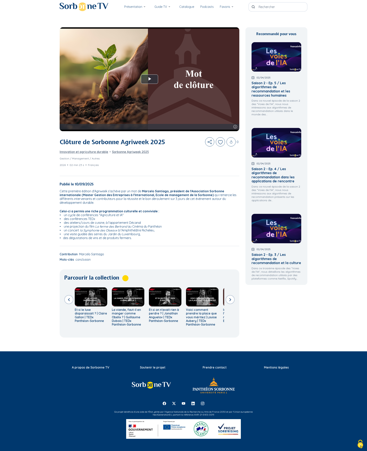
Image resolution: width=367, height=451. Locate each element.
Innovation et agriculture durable (84, 152)
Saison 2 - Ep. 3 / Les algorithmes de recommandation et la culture (276, 258)
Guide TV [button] (160, 7)
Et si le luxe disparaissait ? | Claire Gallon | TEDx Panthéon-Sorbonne (91, 315)
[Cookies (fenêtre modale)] (360, 444)
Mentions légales (276, 367)
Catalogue (186, 7)
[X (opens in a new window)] (174, 403)
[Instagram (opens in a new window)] (202, 403)
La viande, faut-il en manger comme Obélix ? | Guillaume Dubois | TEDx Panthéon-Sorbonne (126, 317)
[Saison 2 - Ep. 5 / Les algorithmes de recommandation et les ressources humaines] (276, 57)
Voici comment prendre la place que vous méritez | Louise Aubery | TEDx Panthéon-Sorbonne (201, 317)
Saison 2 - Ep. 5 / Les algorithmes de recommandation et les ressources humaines (271, 89)
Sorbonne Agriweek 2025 (130, 152)
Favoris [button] (225, 7)
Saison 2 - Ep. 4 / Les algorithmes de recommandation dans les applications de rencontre (273, 175)
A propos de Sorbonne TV (90, 367)
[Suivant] (230, 299)
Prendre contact (215, 367)
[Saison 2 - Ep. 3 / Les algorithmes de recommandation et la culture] (276, 228)
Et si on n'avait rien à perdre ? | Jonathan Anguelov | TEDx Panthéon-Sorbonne (164, 315)
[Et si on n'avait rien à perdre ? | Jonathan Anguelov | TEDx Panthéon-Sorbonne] (165, 296)
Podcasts (207, 7)
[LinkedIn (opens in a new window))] (193, 403)
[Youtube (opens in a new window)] (183, 403)
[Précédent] (68, 299)
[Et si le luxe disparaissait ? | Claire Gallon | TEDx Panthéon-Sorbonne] (91, 296)
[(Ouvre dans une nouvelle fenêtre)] (151, 385)
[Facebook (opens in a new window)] (164, 403)
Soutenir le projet (152, 367)
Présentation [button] (133, 7)
